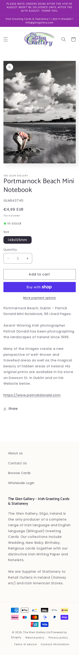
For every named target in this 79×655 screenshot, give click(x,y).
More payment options (39, 298)
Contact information (55, 644)
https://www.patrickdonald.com (32, 395)
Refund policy (35, 637)
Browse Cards (19, 473)
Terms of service (25, 644)
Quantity (10, 250)
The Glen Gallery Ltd (36, 632)
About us (15, 453)
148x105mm (17, 240)
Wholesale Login (21, 483)
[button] (5, 39)
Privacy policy (58, 637)
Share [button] (13, 408)
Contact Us (17, 463)
